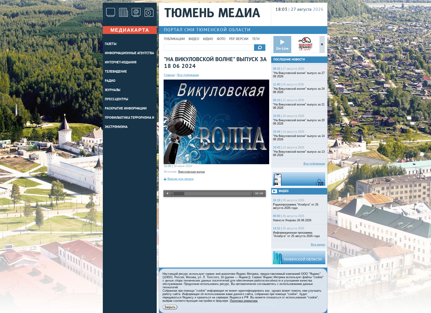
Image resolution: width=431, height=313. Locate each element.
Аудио (208, 39)
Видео (194, 39)
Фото (221, 39)
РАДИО (110, 81)
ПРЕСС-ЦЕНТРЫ (116, 99)
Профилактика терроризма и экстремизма (129, 122)
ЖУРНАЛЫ (112, 90)
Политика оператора (243, 300)
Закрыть (170, 307)
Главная (169, 75)
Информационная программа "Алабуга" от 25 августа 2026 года (296, 234)
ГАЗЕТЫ (110, 44)
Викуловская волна (191, 171)
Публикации (174, 39)
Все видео (318, 244)
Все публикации (188, 75)
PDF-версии (238, 39)
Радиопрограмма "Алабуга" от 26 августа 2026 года (295, 206)
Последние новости (289, 60)
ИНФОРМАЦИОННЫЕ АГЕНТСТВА (129, 53)
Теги (255, 39)
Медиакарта (129, 30)
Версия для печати (180, 179)
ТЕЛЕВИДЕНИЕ (116, 72)
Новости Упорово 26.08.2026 (292, 220)
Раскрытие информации (126, 109)
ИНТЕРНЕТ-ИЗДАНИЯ (120, 62)
